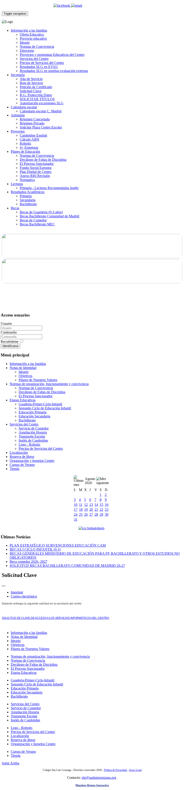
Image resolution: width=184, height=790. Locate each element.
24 (75, 514)
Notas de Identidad (23, 368)
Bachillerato (28, 204)
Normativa (27, 180)
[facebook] (62, 5)
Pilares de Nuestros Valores (38, 380)
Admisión (18, 115)
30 (106, 514)
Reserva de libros (22, 456)
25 (81, 514)
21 (96, 509)
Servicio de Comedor (34, 428)
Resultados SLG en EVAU (39, 67)
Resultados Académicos (27, 192)
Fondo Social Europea (35, 168)
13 (91, 504)
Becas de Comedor (33, 220)
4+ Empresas (29, 147)
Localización (19, 452)
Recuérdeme (10, 341)
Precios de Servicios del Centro (42, 63)
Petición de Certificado (36, 87)
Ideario (25, 42)
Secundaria (27, 200)
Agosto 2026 (90, 481)
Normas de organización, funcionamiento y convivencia (49, 384)
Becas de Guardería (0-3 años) (41, 212)
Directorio (27, 50)
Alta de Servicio (31, 79)
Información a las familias (29, 30)
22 (101, 509)
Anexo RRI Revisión (35, 176)
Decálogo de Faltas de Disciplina (43, 159)
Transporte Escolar (32, 436)
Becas (15, 208)
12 (86, 504)
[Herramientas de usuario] (3, 586)
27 (91, 514)
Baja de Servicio (31, 83)
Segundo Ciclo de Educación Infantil (45, 408)
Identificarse (10, 346)
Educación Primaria (32, 412)
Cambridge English (33, 135)
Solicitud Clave (31, 91)
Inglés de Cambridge (33, 440)
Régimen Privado (32, 123)
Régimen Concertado (35, 119)
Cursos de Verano (22, 465)
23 (106, 509)
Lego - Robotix (29, 444)
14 (96, 504)
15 (101, 504)
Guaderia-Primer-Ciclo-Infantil (40, 404)
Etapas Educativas (22, 400)
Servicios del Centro (34, 59)
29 (101, 514)
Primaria (26, 196)
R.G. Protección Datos (36, 95)
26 (86, 514)
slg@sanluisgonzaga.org (99, 777)
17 (75, 509)
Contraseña (9, 332)
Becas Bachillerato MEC (37, 224)
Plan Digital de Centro (35, 172)
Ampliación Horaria (33, 432)
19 (86, 509)
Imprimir (17, 592)
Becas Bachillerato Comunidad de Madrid (49, 216)
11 (80, 504)
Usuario (6, 323)
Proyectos (18, 131)
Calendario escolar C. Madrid (40, 111)
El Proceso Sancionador (37, 164)
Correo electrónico (24, 596)
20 (91, 509)
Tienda (14, 469)
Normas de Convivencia (37, 46)
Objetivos (25, 376)
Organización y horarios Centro (32, 461)
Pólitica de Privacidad (115, 770)
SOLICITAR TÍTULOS (37, 99)
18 (81, 509)
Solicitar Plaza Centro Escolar (41, 127)
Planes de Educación (25, 151)
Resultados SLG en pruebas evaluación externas (54, 71)
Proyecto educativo (33, 38)
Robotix (25, 143)
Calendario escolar (24, 107)
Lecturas (17, 184)
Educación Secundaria (34, 416)
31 (75, 519)
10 (75, 504)
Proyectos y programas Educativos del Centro (52, 55)
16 (106, 504)
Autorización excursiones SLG (42, 103)
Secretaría (18, 75)
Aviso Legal (135, 770)
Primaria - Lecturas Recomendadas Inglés (49, 188)
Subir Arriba (10, 763)
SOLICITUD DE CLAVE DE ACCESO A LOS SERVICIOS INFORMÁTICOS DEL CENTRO (55, 618)
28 (96, 514)
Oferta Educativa (32, 34)
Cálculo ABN (29, 139)
